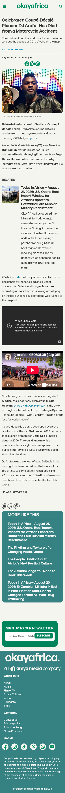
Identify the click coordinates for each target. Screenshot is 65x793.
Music (7, 687)
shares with (21, 405)
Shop (7, 706)
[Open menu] (4, 6)
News (7, 683)
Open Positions (13, 731)
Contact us (11, 720)
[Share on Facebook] (26, 63)
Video (7, 698)
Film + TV (9, 690)
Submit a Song (13, 727)
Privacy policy (12, 723)
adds (17, 277)
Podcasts (10, 702)
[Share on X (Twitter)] (32, 63)
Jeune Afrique (36, 405)
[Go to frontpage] (32, 6)
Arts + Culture (12, 694)
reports (32, 138)
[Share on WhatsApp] (37, 63)
